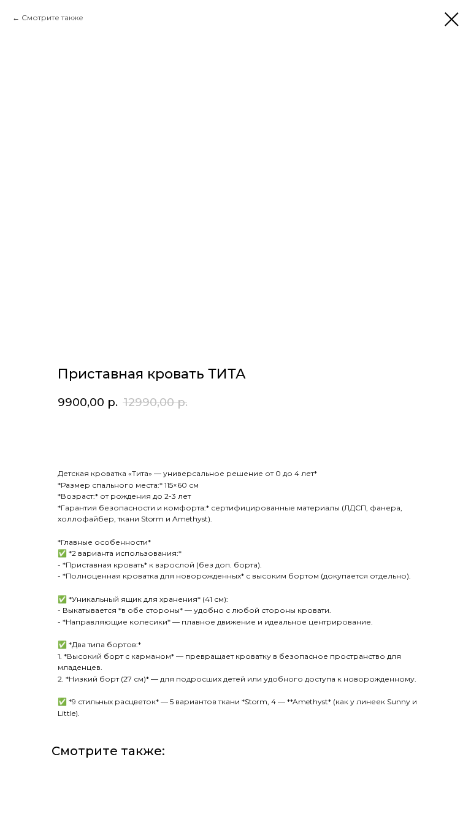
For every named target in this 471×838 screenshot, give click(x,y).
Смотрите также (52, 17)
